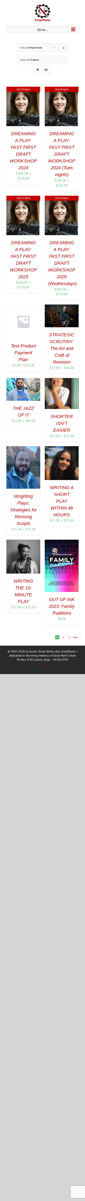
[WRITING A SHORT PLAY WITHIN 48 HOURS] (62, 448)
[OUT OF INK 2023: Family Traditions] (62, 542)
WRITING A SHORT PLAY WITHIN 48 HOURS (62, 501)
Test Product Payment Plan (23, 352)
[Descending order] (64, 47)
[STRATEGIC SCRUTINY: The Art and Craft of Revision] (62, 307)
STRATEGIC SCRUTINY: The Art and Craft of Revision (61, 348)
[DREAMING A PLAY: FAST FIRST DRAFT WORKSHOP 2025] (22, 198)
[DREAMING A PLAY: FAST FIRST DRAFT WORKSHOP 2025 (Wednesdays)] (61, 198)
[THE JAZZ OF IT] (23, 380)
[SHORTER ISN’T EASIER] (62, 380)
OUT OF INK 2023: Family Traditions (62, 606)
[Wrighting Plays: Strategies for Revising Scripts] (23, 448)
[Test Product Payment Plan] (23, 307)
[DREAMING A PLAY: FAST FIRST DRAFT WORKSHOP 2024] (22, 89)
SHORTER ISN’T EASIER (62, 423)
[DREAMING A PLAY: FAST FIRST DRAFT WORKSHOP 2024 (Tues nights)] (61, 89)
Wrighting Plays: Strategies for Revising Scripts (23, 510)
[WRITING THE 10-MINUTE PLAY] (23, 542)
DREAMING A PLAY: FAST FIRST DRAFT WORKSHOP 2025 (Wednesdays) (62, 263)
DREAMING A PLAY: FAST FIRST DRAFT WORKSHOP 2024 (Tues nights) (61, 154)
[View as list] (46, 70)
